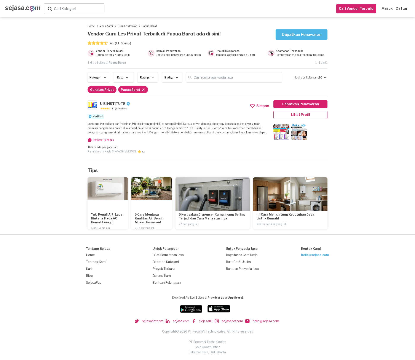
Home (90, 255)
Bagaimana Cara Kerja (241, 255)
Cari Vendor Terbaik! (356, 8)
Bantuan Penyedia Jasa (242, 268)
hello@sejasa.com (315, 255)
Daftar (402, 8)
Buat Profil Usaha (238, 262)
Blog (89, 275)
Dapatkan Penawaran (301, 34)
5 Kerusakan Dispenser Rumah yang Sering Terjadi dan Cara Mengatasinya (212, 216)
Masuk (387, 8)
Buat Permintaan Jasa (168, 255)
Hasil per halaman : (306, 77)
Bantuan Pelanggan (167, 282)
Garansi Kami (162, 275)
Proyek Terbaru (164, 268)
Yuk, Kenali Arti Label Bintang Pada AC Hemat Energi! (107, 218)
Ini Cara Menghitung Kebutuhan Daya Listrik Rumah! (285, 216)
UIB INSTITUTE (112, 104)
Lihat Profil (300, 115)
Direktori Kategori (166, 262)
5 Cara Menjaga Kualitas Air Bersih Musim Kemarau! (149, 218)
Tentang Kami (96, 262)
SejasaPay (93, 282)
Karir (89, 268)
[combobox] (78, 9)
